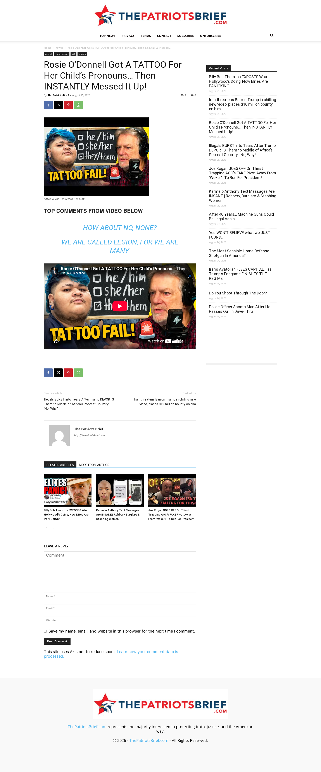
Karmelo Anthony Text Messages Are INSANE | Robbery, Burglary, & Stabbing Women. (118, 515)
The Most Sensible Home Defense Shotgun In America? (239, 253)
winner (82, 53)
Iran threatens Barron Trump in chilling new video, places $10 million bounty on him (165, 401)
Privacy (128, 36)
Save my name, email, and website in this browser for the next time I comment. (121, 631)
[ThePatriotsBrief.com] (160, 15)
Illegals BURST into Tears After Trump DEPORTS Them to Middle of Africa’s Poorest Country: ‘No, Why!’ (79, 404)
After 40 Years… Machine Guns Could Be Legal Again (241, 216)
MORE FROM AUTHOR (94, 465)
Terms (146, 36)
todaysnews (62, 53)
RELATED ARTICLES (60, 465)
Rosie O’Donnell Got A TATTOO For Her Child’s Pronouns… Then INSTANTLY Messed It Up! (242, 127)
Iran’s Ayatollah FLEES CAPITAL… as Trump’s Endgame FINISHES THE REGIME (240, 274)
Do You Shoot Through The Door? (238, 293)
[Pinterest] (68, 105)
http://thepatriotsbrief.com (89, 435)
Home (47, 48)
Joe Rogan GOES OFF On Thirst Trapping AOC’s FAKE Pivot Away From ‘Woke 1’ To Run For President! (171, 515)
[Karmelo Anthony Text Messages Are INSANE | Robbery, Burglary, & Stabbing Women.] (120, 490)
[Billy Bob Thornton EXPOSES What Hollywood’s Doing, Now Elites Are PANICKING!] (67, 490)
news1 (59, 48)
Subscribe (185, 36)
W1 (73, 53)
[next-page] (53, 527)
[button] (272, 35)
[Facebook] (48, 105)
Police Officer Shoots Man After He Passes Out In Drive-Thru (239, 309)
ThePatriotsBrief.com (87, 726)
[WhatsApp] (78, 105)
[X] (58, 105)
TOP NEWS (108, 36)
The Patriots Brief (58, 95)
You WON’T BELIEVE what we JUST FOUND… (239, 234)
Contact (164, 36)
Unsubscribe (210, 36)
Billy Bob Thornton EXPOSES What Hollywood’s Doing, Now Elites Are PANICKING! (66, 515)
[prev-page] (46, 527)
